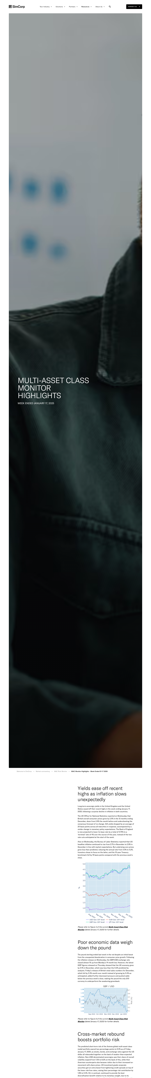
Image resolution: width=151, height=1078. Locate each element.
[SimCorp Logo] (17, 6)
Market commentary (43, 771)
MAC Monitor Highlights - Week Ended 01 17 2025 (89, 771)
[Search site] (110, 6)
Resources (85, 7)
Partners (72, 7)
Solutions (59, 7)
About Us (99, 7)
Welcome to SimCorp (24, 771)
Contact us (132, 6)
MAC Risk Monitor (60, 771)
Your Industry (45, 7)
